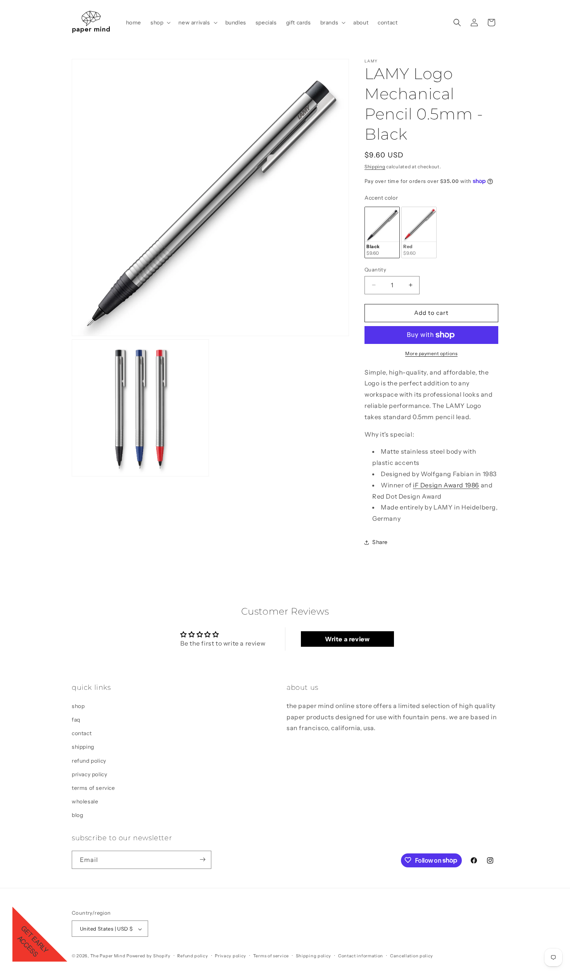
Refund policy (192, 955)
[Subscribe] (202, 859)
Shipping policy (314, 955)
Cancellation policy (411, 955)
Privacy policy (230, 955)
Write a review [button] (347, 639)
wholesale (85, 801)
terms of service (93, 787)
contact (82, 732)
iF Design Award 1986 (446, 485)
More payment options (431, 353)
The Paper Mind (108, 956)
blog (77, 815)
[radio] (382, 232)
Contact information (360, 955)
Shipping (374, 166)
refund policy (89, 760)
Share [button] (380, 542)
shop (78, 705)
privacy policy (89, 773)
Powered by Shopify (148, 956)
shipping (83, 746)
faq (76, 719)
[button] (160, 22)
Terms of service (271, 955)
